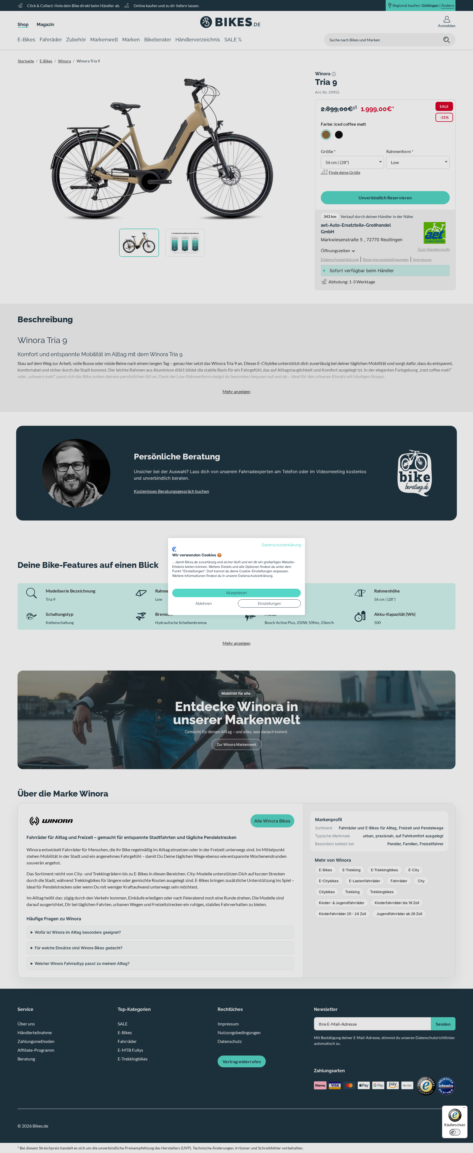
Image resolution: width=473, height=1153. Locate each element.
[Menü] (464, 1109)
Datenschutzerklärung (281, 545)
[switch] (454, 1132)
